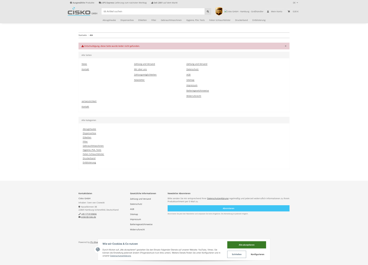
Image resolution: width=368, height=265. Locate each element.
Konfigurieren (257, 254)
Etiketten (87, 137)
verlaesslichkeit (89, 101)
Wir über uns (140, 69)
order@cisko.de (88, 217)
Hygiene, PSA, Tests (92, 149)
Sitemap (190, 79)
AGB (188, 74)
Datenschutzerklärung (218, 198)
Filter (85, 141)
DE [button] (294, 2)
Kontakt (85, 69)
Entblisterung (89, 162)
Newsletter (139, 79)
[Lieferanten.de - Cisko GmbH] (243, 11)
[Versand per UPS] (219, 11)
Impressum (191, 85)
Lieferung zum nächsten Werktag (124, 2)
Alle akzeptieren (247, 245)
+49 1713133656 (89, 214)
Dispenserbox (89, 133)
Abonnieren (228, 208)
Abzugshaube (89, 129)
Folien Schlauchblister (93, 154)
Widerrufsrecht (193, 95)
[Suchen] (208, 11)
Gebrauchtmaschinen (93, 145)
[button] (274, 11)
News (84, 64)
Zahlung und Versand (144, 64)
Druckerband (89, 158)
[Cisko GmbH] (82, 11)
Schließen (237, 254)
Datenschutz (192, 69)
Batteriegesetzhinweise (197, 90)
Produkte (83, 2)
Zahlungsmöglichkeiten (145, 74)
